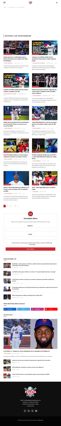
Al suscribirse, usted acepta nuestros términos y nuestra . (32, 243)
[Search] (57, 2)
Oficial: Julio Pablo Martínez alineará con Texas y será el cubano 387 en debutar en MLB (16, 189)
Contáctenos (30, 406)
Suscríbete (30, 249)
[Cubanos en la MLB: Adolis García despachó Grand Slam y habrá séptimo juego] (45, 48)
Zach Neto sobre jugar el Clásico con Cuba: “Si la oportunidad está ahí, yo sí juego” (34, 271)
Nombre (30, 226)
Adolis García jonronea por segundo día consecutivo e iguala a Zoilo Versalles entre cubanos (44, 91)
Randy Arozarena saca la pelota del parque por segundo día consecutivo (31, 360)
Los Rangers (36, 54)
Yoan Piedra (35, 191)
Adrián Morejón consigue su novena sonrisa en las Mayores (28, 367)
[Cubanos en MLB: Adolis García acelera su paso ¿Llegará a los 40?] (16, 80)
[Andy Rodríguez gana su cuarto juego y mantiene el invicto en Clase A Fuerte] (16, 145)
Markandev (40, 420)
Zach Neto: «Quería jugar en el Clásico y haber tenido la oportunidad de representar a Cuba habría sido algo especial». (34, 264)
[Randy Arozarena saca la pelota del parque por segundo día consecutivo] (7, 361)
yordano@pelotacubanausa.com (32, 400)
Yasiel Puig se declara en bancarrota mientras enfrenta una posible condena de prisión (33, 280)
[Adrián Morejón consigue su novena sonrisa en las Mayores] (7, 368)
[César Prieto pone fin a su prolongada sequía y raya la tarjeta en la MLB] (7, 375)
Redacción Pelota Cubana (38, 63)
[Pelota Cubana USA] (30, 2)
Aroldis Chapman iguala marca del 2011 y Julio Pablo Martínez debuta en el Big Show (44, 156)
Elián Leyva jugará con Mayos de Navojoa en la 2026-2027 (27, 295)
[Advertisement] (30, 21)
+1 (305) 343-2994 (33, 402)
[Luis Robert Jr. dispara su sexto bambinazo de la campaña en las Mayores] (30, 334)
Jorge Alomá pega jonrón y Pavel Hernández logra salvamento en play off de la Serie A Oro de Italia (35, 288)
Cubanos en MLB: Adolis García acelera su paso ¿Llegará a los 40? (15, 90)
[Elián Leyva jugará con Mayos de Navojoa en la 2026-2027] (7, 297)
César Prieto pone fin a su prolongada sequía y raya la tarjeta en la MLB (30, 374)
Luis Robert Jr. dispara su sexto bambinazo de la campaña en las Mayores (26, 351)
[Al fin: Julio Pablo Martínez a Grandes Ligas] (45, 178)
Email (30, 234)
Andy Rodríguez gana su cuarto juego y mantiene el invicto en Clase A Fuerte (15, 155)
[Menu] (4, 2)
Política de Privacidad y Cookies (30, 404)
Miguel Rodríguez (9, 63)
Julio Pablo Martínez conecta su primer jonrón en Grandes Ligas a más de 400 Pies (44, 124)
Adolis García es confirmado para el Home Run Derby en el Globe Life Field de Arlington (15, 59)
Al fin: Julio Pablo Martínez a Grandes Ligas (43, 188)
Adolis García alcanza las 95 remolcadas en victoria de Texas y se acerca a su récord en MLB (16, 124)
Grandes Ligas (7, 54)
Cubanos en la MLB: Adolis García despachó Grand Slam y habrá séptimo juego (44, 59)
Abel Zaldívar (8, 353)
